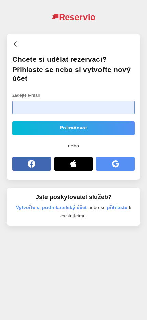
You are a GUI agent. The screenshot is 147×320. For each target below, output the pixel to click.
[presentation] (16, 43)
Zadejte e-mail (26, 95)
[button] (73, 128)
